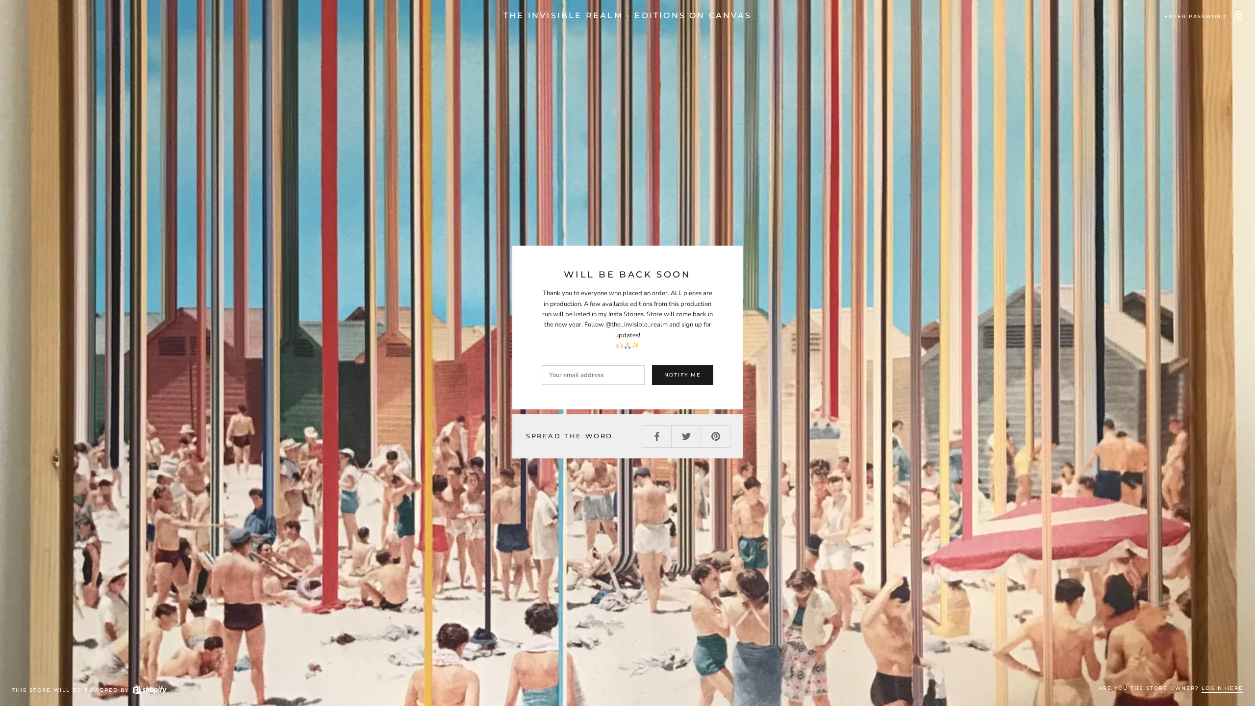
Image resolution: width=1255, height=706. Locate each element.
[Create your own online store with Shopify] (149, 690)
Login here (1222, 688)
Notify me (682, 375)
